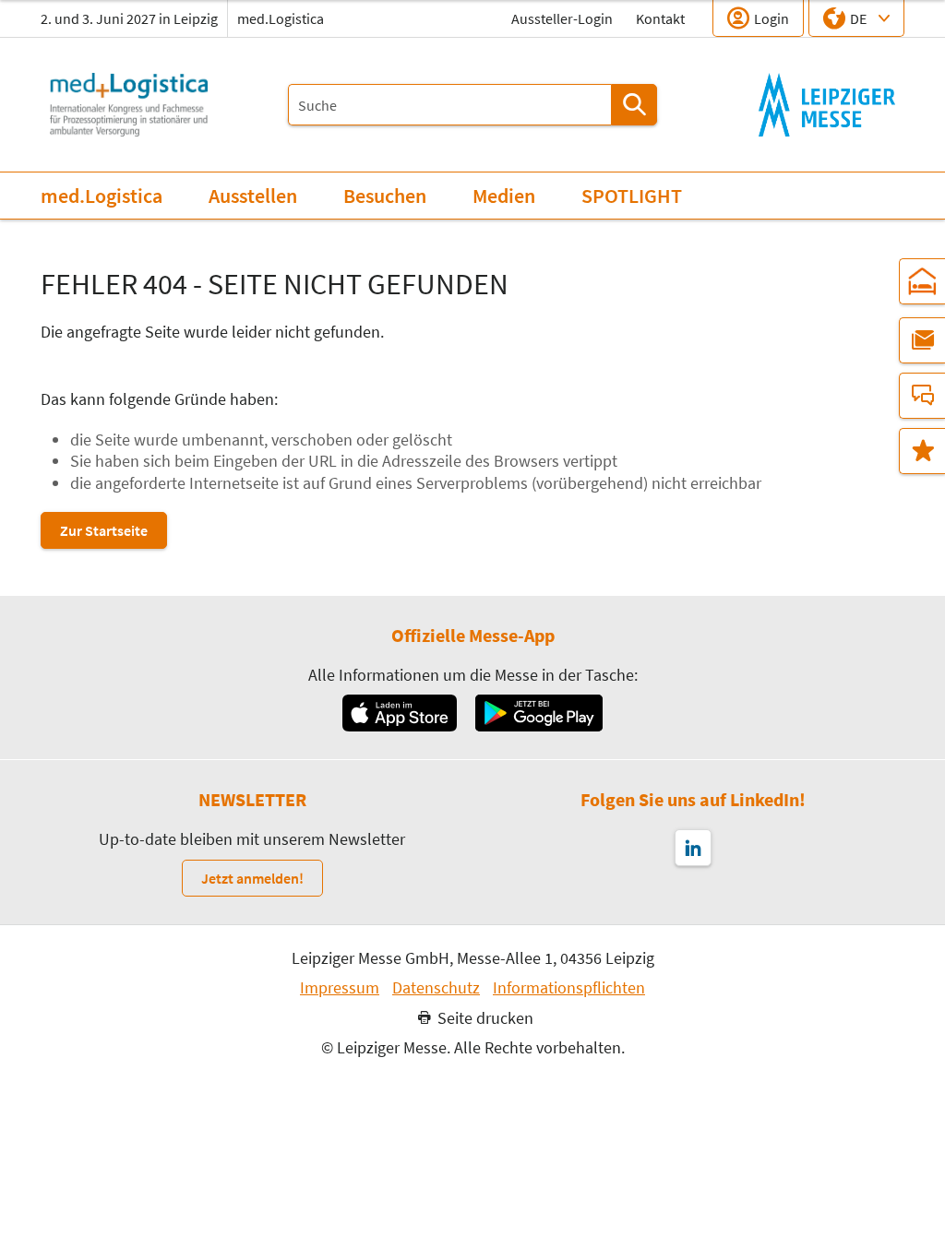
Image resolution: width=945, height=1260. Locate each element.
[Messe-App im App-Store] (399, 713)
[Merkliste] (922, 451)
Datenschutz (436, 988)
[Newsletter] (922, 340)
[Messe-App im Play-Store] (539, 713)
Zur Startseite (104, 530)
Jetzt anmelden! (252, 878)
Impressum (339, 988)
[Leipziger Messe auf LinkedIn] (693, 847)
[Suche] (634, 104)
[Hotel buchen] (922, 281)
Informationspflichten (569, 988)
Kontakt (660, 18)
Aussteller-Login (562, 18)
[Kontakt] (922, 396)
